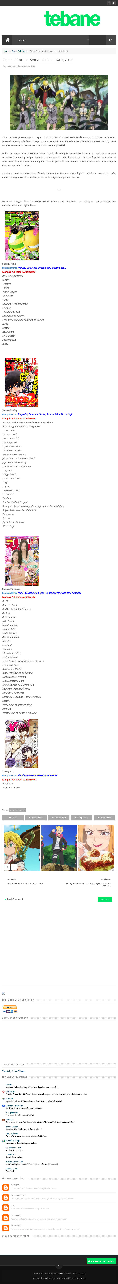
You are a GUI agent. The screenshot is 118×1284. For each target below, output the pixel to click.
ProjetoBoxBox (18, 1195)
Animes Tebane (66, 1273)
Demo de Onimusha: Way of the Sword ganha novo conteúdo (32, 1087)
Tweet (14, 817)
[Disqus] (59, 943)
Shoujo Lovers (12, 1134)
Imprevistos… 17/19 (14, 1150)
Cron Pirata (10, 1155)
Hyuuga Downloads (14, 1162)
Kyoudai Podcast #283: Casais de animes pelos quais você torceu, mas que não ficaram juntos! (46, 1094)
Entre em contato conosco (102, 1261)
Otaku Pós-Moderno (15, 1106)
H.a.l (13, 1205)
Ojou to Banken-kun (14, 1157)
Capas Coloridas (19, 51)
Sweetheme (80, 1278)
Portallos (9, 1085)
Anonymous (17, 1226)
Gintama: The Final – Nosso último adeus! (23, 1129)
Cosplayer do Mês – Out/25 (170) (20, 1115)
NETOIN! (9, 1099)
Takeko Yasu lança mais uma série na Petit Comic (27, 1136)
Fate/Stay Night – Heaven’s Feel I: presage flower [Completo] (32, 1164)
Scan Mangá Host (13, 1148)
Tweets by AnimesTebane (13, 1071)
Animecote (10, 1092)
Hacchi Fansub (12, 1127)
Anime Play (16, 1215)
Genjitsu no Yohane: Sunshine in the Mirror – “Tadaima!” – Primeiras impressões (40, 1122)
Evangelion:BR (12, 1113)
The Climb (10, 1171)
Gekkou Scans (12, 1169)
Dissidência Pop (13, 1141)
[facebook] (109, 3)
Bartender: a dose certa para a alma (21, 1143)
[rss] (114, 3)
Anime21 (9, 1120)
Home (6, 51)
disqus (105, 899)
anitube (15, 1185)
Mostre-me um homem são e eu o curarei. (24, 1108)
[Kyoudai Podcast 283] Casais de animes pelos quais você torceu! (34, 1101)
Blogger (49, 1278)
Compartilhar (37, 817)
